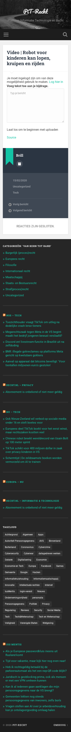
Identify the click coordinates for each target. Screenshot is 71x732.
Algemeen (28, 534)
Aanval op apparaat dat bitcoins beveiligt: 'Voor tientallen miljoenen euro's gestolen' (35, 363)
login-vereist (26, 591)
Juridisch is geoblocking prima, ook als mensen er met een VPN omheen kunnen (35, 678)
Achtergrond (11, 534)
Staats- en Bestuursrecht (21, 283)
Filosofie (10, 265)
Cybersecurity (12, 553)
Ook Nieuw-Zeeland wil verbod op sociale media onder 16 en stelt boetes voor (35, 420)
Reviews (25, 610)
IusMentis (10, 591)
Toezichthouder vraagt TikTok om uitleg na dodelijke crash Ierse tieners (32, 324)
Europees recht (15, 259)
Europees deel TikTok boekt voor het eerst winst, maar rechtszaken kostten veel (36, 430)
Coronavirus (27, 547)
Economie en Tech (14, 566)
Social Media (53, 610)
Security (38, 610)
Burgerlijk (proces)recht (20, 253)
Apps (40, 534)
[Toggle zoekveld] (65, 34)
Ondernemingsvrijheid (16, 597)
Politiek (33, 604)
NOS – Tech (14, 315)
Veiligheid (10, 623)
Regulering (10, 610)
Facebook (46, 566)
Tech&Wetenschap (24, 616)
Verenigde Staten (28, 623)
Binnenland (54, 541)
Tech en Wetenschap (49, 616)
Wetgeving (48, 623)
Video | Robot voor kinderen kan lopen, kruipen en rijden (28, 57)
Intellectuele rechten (30, 585)
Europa (32, 566)
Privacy (46, 604)
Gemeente (10, 572)
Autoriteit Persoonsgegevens (19, 541)
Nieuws (41, 591)
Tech (16, 192)
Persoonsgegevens (14, 604)
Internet (49, 585)
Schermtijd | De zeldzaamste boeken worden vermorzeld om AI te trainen (33, 460)
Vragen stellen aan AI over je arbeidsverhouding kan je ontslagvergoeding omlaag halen (35, 708)
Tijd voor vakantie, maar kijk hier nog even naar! (35, 661)
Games (59, 566)
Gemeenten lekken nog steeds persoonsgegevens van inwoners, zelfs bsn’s (33, 698)
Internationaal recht (17, 271)
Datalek (9, 559)
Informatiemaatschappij (46, 578)
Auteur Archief (19, 163)
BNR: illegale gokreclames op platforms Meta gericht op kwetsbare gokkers (34, 353)
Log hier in (56, 82)
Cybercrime (44, 547)
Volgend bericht (22, 210)
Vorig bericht (20, 204)
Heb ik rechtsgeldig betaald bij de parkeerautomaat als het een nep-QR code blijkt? (36, 669)
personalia (37, 597)
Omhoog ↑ (61, 724)
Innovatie (9, 585)
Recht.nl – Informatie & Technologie (32, 500)
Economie (41, 559)
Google (23, 572)
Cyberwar (29, 553)
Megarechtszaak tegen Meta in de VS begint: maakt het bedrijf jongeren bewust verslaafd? (33, 333)
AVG (41, 541)
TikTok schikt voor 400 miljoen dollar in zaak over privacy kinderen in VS (33, 450)
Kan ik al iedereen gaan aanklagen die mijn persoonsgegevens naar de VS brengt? (32, 688)
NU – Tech (13, 411)
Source (11, 137)
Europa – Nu (15, 481)
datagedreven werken (49, 553)
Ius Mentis (14, 644)
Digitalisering (24, 559)
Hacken (36, 572)
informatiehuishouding (16, 578)
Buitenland (10, 547)
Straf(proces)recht (17, 289)
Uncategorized (21, 186)
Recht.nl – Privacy (20, 385)
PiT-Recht (35, 11)
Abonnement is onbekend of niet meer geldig (33, 392)
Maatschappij (14, 277)
